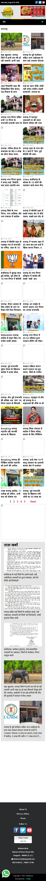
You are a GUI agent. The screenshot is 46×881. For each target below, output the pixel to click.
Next (33, 501)
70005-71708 (29, 862)
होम (4, 21)
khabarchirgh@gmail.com (24, 859)
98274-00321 (17, 862)
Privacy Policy (23, 814)
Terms (23, 818)
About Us (23, 809)
